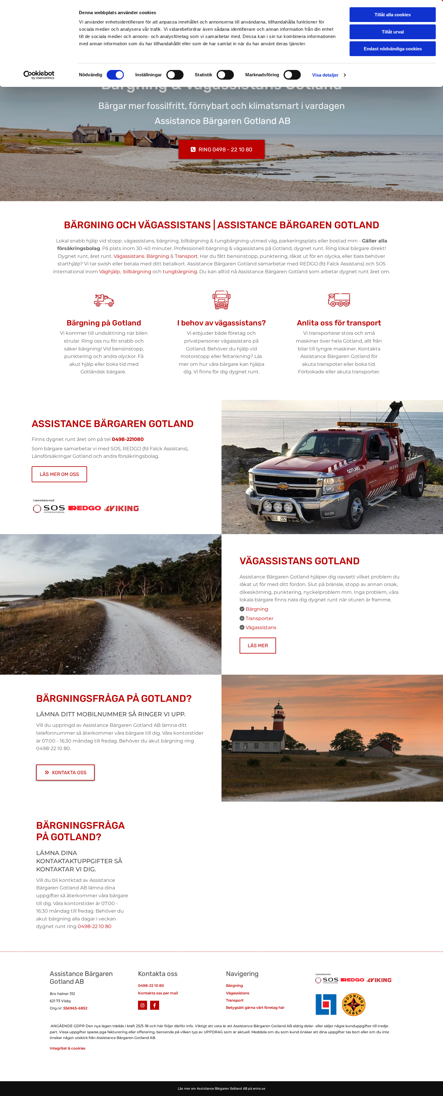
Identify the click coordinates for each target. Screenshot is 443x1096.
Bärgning (157, 256)
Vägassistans (129, 256)
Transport (186, 256)
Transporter (259, 618)
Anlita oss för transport (339, 322)
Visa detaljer (325, 75)
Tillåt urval (393, 31)
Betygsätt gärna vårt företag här (255, 1007)
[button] (222, 149)
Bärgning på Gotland (104, 322)
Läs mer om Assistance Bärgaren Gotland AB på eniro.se (221, 1089)
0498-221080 (128, 439)
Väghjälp (109, 271)
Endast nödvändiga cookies (393, 48)
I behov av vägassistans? (221, 322)
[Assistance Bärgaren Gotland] (142, 1005)
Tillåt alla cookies (393, 14)
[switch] (175, 75)
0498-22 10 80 (151, 985)
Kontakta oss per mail (158, 993)
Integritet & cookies (67, 1048)
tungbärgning (180, 271)
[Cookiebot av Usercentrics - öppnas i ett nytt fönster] (39, 75)
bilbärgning (137, 271)
